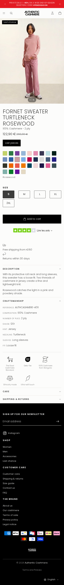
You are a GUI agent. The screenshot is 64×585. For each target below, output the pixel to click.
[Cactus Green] (11, 153)
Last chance (9, 461)
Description (11, 268)
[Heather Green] (5, 172)
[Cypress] (54, 153)
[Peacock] (29, 165)
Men (5, 451)
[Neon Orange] (23, 165)
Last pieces (11, 143)
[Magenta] (23, 172)
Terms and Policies (32, 569)
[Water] (48, 153)
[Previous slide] (5, 4)
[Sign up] (57, 421)
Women (7, 446)
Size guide (8, 483)
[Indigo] (54, 159)
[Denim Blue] (48, 159)
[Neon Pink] (48, 165)
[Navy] (35, 159)
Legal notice (9, 524)
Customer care (11, 474)
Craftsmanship (13, 301)
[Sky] (5, 159)
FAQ (5, 492)
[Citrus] (5, 153)
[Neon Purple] (17, 172)
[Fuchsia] (29, 159)
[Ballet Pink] (29, 153)
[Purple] (17, 153)
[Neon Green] (11, 172)
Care (6, 391)
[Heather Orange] (17, 165)
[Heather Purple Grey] (42, 153)
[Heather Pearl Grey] (42, 159)
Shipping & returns (16, 399)
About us (7, 505)
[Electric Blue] (11, 159)
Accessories (9, 456)
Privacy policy (10, 519)
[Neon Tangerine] (11, 165)
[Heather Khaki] (5, 165)
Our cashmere (11, 510)
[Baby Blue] (23, 159)
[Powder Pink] (35, 165)
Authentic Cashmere (36, 562)
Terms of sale (10, 515)
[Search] (11, 13)
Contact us (9, 488)
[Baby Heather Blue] (23, 153)
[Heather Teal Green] (54, 165)
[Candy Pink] (35, 153)
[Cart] (60, 13)
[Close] (60, 4)
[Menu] (4, 13)
